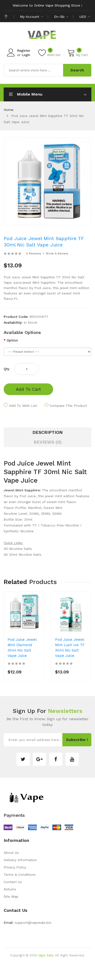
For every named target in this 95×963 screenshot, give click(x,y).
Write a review (57, 253)
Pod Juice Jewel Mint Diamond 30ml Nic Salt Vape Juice (22, 647)
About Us (11, 853)
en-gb (60, 17)
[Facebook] (55, 759)
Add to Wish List (23, 406)
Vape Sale (45, 955)
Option (12, 340)
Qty (6, 369)
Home (8, 110)
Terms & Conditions (20, 874)
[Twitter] (23, 759)
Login (26, 55)
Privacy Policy (15, 867)
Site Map (11, 896)
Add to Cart (28, 389)
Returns (10, 889)
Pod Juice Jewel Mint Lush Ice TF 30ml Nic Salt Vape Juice (70, 647)
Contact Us (13, 882)
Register (23, 50)
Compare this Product (68, 406)
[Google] (39, 759)
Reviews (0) (48, 442)
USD (83, 17)
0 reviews (33, 253)
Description (47, 432)
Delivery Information (20, 860)
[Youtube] (72, 759)
